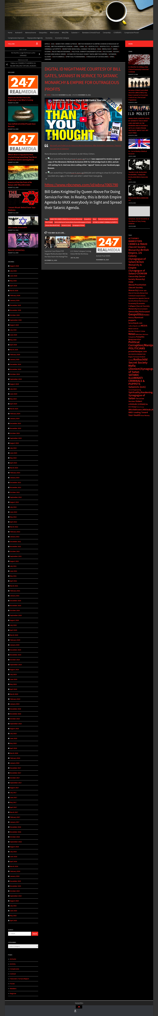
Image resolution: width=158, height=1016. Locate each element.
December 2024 (15, 364)
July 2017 (13, 793)
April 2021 (13, 581)
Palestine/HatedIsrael (61, 51)
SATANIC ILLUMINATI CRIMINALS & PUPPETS (105, 222)
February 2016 (15, 871)
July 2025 (13, 330)
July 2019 (13, 674)
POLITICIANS (49, 222)
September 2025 (16, 320)
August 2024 (14, 384)
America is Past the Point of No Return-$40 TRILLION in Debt (20, 183)
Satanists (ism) (66, 225)
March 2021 (14, 586)
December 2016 (15, 827)
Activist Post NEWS (103, 256)
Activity (12, 964)
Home (10, 32)
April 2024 (13, 404)
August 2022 (14, 502)
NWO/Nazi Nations (142, 334)
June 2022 (13, 512)
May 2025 (13, 340)
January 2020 (14, 645)
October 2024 (15, 374)
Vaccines (131, 401)
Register (13, 993)
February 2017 (15, 817)
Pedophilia (132, 337)
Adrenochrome (30, 32)
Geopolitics (43, 32)
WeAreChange (140, 407)
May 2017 (13, 802)
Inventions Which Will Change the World (79, 49)
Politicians (107, 51)
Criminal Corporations (136, 296)
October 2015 (15, 891)
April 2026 (13, 286)
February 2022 (15, 532)
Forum (12, 984)
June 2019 (13, 679)
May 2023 (13, 458)
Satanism (74, 32)
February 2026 (15, 295)
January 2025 (14, 359)
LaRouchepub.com (134, 326)
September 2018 (16, 724)
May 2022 (13, 517)
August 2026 (14, 266)
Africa (47, 44)
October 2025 (15, 315)
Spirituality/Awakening (75, 57)
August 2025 (14, 325)
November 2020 (15, 606)
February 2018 (15, 758)
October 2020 (15, 610)
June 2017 (13, 797)
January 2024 (14, 418)
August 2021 (14, 561)
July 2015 (13, 906)
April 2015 (13, 920)
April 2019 (13, 689)
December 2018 (15, 709)
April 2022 (13, 522)
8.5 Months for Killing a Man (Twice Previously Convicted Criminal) (138, 69)
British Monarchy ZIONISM (61, 46)
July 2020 (13, 625)
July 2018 (13, 733)
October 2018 (15, 719)
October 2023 (15, 433)
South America (58, 57)
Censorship (107, 32)
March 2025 (14, 350)
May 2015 (13, 916)
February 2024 (15, 414)
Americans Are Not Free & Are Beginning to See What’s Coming (20, 98)
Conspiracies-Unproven (16, 38)
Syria (112, 57)
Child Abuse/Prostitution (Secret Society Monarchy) (137, 286)
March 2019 (14, 694)
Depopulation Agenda (35, 38)
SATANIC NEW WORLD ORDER (55, 54)
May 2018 (13, 743)
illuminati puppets (135, 319)
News (115, 49)
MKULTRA (65, 32)
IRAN (99, 49)
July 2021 (13, 566)
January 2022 (14, 537)
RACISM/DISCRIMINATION (136, 354)
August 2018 (14, 729)
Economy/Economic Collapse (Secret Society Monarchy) (139, 306)
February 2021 (15, 591)
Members (13, 989)
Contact (13, 974)
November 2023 (15, 428)
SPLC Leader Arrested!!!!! (17, 227)
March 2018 (14, 753)
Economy (49, 38)
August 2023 (14, 443)
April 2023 (13, 463)
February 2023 (15, 473)
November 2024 (15, 369)
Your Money (145, 415)
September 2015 (16, 896)
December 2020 (15, 601)
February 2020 (15, 640)
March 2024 (14, 409)
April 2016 (13, 861)
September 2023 (16, 438)
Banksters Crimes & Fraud (91, 32)
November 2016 (15, 832)
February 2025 (15, 355)
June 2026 (13, 276)
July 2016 (13, 852)
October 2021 (15, 551)
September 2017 (16, 783)
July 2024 (13, 389)
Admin (49, 95)
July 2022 (13, 507)
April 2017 (13, 807)
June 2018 (13, 738)
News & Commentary (16, 250)
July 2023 (13, 448)
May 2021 (13, 576)
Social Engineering (134, 390)
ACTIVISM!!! (133, 238)
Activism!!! (18, 32)
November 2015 (15, 886)
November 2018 (15, 714)
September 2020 (16, 615)
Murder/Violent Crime (136, 331)
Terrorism (140, 398)
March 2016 (14, 866)
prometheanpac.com (137, 351)
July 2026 (13, 271)
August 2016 (14, 847)
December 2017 (15, 768)
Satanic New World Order (52, 225)
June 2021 (13, 571)
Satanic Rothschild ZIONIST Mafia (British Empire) (87, 54)
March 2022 (14, 527)
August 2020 (14, 620)
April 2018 (13, 748)
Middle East (107, 49)
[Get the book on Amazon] (37, 43)
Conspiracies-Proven (131, 32)
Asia (52, 44)
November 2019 (15, 655)
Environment (143, 309)
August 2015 (14, 901)
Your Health (134, 415)
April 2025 (13, 345)
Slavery (48, 57)
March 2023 (14, 468)
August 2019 (14, 669)
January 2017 (14, 822)
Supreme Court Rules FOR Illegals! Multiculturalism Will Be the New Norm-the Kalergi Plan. (56, 254)
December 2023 (15, 423)
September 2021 (16, 556)
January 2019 (14, 704)
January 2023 (14, 478)
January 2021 (14, 596)
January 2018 (14, 763)
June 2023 (13, 453)
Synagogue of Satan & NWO (97, 57)
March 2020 (14, 635)
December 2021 (15, 542)
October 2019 (15, 660)
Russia (116, 51)
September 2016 (16, 842)
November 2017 (15, 773)
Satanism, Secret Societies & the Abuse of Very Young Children (138, 221)
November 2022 (15, 487)
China (76, 46)
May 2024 (13, 399)
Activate (13, 959)
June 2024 (13, 394)
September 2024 (16, 379)
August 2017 (14, 788)
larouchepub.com (135, 323)
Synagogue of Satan (78, 225)
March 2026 (14, 291)
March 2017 (14, 812)
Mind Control (54, 32)
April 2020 (13, 630)
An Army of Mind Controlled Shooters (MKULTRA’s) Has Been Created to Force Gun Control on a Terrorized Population (138, 95)
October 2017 (15, 778)
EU (86, 46)
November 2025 (15, 310)
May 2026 (13, 281)
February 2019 (15, 699)
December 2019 (15, 650)
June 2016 (13, 857)
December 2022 (15, 482)
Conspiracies (14, 969)
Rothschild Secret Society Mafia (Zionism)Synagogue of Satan (73, 222)
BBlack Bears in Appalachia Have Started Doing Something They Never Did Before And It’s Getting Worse (22, 157)
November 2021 (15, 546)
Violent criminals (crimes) (136, 402)
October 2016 (15, 837)
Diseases (145, 301)
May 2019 (13, 684)
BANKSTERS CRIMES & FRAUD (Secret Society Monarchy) (66, 219)
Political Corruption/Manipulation (86, 51)
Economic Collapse (62, 38)
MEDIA (144, 325)
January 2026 (14, 300)
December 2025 (15, 305)
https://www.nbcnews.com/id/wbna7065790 (81, 184)
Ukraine (48, 59)
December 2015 (15, 881)
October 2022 (15, 492)
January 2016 (14, 876)
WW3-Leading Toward (138, 412)
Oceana (48, 51)
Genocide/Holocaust (139, 311)
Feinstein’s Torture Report (19, 979)
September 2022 (16, 497)
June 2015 (13, 911)
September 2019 (16, 665)
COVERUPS (117, 32)
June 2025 (13, 335)
